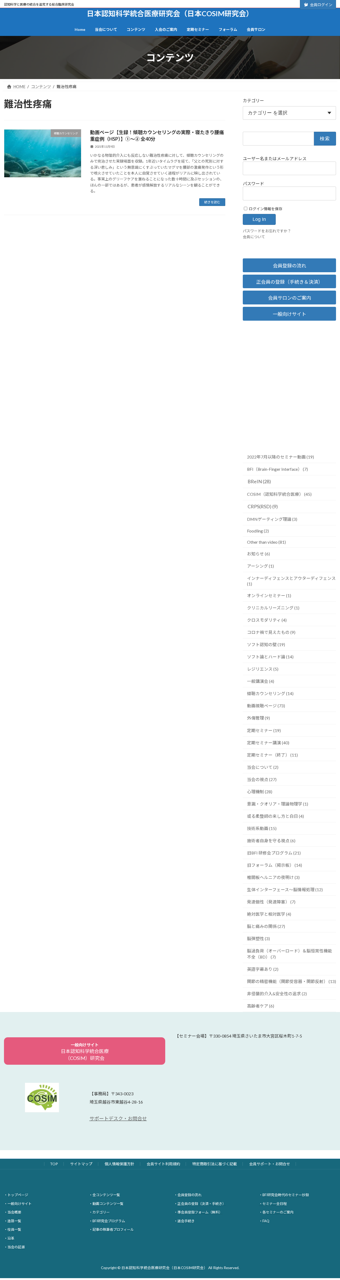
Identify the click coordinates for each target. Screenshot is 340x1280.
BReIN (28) (259, 481)
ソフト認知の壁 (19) (266, 644)
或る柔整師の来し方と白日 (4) (275, 816)
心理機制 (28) (259, 791)
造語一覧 (14, 1221)
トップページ (17, 1195)
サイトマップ (81, 1164)
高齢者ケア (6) (260, 1005)
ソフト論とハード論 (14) (270, 656)
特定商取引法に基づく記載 (214, 1164)
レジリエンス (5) (262, 668)
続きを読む (212, 202)
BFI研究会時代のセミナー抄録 (285, 1195)
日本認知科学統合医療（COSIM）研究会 (85, 1051)
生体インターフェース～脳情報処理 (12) (285, 889)
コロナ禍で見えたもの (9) (271, 632)
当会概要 (14, 1212)
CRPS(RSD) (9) (263, 506)
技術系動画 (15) (262, 828)
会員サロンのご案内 (289, 298)
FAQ (265, 1221)
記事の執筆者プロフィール (113, 1229)
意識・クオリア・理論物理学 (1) (277, 803)
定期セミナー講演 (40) (268, 742)
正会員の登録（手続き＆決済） (289, 282)
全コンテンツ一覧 (106, 1195)
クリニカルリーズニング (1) (273, 607)
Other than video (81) (266, 541)
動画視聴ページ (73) (266, 705)
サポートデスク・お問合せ (118, 1118)
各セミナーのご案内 (278, 1212)
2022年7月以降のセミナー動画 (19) (280, 456)
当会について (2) (262, 767)
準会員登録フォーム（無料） (199, 1212)
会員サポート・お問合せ (269, 1164)
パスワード (253, 183)
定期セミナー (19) (264, 730)
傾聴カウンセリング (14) (270, 693)
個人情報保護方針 (119, 1164)
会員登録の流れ (289, 266)
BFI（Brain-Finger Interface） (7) (277, 469)
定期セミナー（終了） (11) (272, 754)
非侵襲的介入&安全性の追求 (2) (277, 993)
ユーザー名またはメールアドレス (275, 158)
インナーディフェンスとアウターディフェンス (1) (291, 581)
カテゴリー (253, 100)
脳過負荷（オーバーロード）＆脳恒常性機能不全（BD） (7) (289, 953)
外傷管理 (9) (258, 717)
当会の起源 (16, 1247)
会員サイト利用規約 (163, 1164)
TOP (54, 1164)
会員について (254, 236)
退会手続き (186, 1221)
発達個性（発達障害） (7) (271, 901)
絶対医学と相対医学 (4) (269, 913)
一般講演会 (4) (260, 681)
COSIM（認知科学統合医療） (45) (279, 494)
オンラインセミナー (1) (269, 595)
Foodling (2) (258, 530)
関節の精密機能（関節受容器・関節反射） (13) (291, 981)
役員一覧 (14, 1229)
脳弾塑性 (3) (258, 938)
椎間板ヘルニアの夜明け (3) (273, 877)
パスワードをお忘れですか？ (267, 231)
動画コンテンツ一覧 (108, 1203)
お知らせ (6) (258, 553)
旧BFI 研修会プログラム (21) (274, 852)
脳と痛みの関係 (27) (266, 926)
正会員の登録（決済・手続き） (201, 1203)
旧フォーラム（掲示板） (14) (274, 865)
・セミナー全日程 (273, 1203)
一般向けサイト (289, 314)
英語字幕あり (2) (262, 969)
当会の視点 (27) (262, 779)
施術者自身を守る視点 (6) (271, 840)
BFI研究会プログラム (108, 1221)
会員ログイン (321, 4)
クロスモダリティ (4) (267, 619)
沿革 (10, 1238)
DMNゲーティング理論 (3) (272, 519)
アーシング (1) (260, 565)
